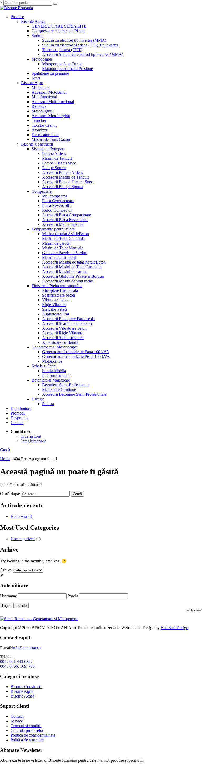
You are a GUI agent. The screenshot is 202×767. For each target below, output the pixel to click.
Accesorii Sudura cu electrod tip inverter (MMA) (82, 54)
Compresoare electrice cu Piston (58, 31)
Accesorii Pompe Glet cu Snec (67, 182)
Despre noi (20, 418)
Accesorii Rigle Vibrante (62, 333)
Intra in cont (31, 436)
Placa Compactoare (58, 201)
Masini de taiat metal (59, 257)
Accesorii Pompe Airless (62, 172)
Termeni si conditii (26, 725)
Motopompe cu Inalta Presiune (67, 68)
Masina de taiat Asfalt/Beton (65, 234)
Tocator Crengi (44, 125)
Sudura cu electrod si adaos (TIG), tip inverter (80, 45)
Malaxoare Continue (59, 389)
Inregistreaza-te (33, 441)
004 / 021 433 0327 (16, 661)
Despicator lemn (45, 134)
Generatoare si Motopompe (54, 347)
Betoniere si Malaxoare (51, 380)
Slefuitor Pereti (54, 309)
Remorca (39, 106)
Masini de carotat (56, 243)
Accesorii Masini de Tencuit (65, 177)
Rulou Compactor (57, 210)
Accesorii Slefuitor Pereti (63, 337)
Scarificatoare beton (58, 295)
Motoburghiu (42, 111)
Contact (17, 422)
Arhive (6, 570)
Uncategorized (23, 539)
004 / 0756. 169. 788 (17, 666)
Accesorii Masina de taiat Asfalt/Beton (74, 262)
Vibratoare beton (56, 300)
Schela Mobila (54, 370)
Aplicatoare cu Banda (60, 342)
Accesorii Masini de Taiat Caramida (72, 267)
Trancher (39, 120)
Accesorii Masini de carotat (64, 271)
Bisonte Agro (32, 83)
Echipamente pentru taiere (53, 229)
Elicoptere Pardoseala (60, 290)
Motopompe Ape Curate (62, 64)
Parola (73, 596)
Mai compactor (54, 196)
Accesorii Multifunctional (53, 101)
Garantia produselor (27, 730)
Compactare (42, 191)
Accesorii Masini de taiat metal (67, 281)
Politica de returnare (27, 740)
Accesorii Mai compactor (63, 224)
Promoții (18, 413)
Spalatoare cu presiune (50, 73)
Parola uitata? (193, 610)
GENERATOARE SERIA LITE (59, 26)
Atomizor (39, 130)
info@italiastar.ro (26, 648)
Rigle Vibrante (54, 304)
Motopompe (42, 59)
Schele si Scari (44, 366)
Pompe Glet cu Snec (59, 163)
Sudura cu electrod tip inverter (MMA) (74, 40)
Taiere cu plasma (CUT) (62, 49)
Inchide (21, 606)
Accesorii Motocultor (49, 92)
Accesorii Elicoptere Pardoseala (68, 319)
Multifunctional (44, 97)
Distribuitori (21, 408)
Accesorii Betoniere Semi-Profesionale (74, 394)
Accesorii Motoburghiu (51, 116)
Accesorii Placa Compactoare (66, 215)
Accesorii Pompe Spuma (62, 186)
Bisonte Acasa (33, 21)
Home (5, 459)
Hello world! (21, 516)
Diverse (38, 399)
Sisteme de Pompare (48, 149)
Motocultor (41, 87)
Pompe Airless (54, 153)
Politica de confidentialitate (33, 735)
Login (6, 606)
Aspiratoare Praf (55, 314)
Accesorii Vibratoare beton (64, 328)
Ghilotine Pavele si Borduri (64, 252)
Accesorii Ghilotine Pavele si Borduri (73, 276)
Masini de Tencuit (57, 158)
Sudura (37, 35)
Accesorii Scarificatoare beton (67, 323)
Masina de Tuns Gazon (51, 139)
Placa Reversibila (56, 205)
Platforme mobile (56, 375)
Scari (36, 78)
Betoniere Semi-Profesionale (65, 385)
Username (8, 596)
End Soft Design (174, 627)
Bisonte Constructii (37, 144)
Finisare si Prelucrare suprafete (57, 285)
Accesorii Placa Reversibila (65, 219)
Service (17, 721)
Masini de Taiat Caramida (63, 238)
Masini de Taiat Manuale (62, 248)
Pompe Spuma (54, 167)
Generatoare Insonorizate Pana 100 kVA (75, 352)
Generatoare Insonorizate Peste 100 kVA (76, 356)
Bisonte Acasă (22, 696)
